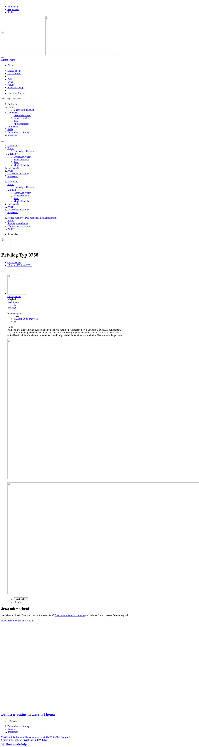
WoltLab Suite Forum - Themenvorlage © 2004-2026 (35, 737)
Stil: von (14, 744)
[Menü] (2, 141)
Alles (10, 65)
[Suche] (2, 57)
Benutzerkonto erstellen (12, 620)
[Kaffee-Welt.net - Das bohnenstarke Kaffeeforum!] (58, 54)
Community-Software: (24, 740)
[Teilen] (2, 271)
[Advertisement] (94, 644)
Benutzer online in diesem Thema (28, 714)
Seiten (10, 82)
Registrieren (13, 9)
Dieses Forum (14, 73)
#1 (15, 321)
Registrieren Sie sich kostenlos (70, 615)
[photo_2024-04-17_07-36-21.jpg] (59, 478)
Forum (10, 84)
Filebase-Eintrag (15, 87)
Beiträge (11, 307)
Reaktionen (13, 302)
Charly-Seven (14, 262)
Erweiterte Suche (15, 93)
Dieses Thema (14, 70)
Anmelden (12, 6)
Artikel (10, 79)
